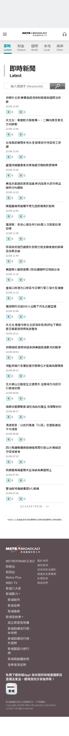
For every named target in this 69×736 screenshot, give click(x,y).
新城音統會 (13, 616)
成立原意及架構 (18, 622)
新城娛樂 (14, 611)
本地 (47, 47)
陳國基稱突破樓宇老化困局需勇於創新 (30, 206)
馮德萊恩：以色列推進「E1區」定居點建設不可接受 (33, 427)
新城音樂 (14, 605)
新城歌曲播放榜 (18, 658)
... (44, 506)
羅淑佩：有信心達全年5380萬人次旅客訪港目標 (33, 226)
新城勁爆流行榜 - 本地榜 (19, 630)
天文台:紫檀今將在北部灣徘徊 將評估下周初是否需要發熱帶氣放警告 (34, 327)
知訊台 (10, 572)
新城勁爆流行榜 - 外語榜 (19, 640)
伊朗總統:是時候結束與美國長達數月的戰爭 (33, 347)
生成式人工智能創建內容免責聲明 (21, 519)
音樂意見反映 (17, 664)
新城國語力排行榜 (18, 650)
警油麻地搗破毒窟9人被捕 (22, 488)
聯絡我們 (42, 583)
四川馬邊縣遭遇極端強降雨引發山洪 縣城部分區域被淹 (33, 449)
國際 (34, 47)
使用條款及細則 (46, 569)
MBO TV (11, 582)
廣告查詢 (42, 565)
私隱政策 (42, 578)
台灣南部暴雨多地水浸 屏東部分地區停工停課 (33, 144)
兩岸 (60, 47)
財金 (21, 47)
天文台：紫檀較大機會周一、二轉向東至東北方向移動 (34, 122)
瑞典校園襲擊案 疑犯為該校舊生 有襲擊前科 (34, 407)
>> (47, 506)
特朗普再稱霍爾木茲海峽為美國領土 (29, 470)
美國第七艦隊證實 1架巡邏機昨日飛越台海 (33, 269)
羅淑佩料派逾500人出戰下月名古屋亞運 (31, 306)
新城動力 (12, 593)
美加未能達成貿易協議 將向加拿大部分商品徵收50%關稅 (33, 185)
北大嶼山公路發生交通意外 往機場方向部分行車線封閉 (33, 386)
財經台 (10, 566)
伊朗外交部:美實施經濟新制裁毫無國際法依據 (33, 100)
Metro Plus (13, 577)
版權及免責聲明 (46, 574)
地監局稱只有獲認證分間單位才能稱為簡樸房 (34, 366)
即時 (8, 47)
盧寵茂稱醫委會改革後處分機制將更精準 (32, 165)
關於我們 (42, 560)
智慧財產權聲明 (44, 519)
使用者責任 (57, 519)
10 (40, 506)
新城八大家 (13, 588)
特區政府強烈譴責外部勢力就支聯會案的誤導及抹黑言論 (34, 249)
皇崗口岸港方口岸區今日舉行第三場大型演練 (34, 288)
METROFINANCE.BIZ (20, 561)
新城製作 (14, 599)
